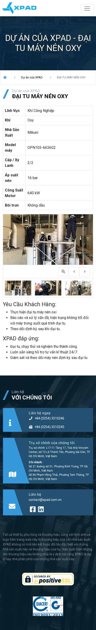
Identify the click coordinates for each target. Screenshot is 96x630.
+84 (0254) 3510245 (49, 427)
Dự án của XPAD (32, 77)
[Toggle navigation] (87, 8)
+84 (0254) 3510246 (49, 418)
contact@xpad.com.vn (45, 500)
